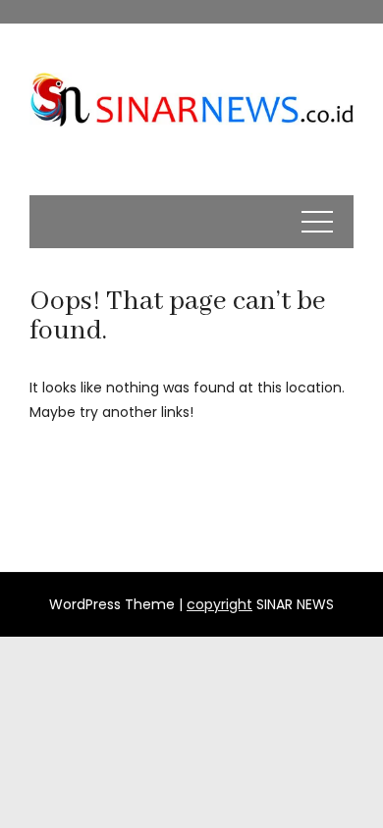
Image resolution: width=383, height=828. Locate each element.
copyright (219, 604)
